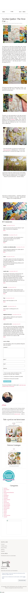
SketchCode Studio (19, 588)
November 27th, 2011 (11, 225)
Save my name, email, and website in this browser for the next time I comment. (12, 373)
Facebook (2, 558)
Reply (4, 230)
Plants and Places (7, 150)
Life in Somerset (7, 504)
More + (24, 12)
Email (4, 364)
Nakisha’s (13, 119)
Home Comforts (7, 499)
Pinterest (11, 558)
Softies (5, 514)
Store (12, 11)
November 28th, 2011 (13, 271)
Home (3, 12)
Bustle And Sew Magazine (9, 492)
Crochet (5, 494)
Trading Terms (4, 546)
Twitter (5, 558)
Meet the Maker (7, 505)
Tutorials (5, 517)
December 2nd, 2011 (16, 324)
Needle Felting (7, 507)
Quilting (20, 23)
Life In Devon (6, 502)
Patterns (5, 509)
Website (5, 368)
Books (5, 491)
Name (4, 359)
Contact (3, 544)
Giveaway (6, 498)
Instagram (8, 558)
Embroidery (6, 497)
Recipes (5, 512)
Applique (5, 488)
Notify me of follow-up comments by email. (13, 376)
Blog (20, 12)
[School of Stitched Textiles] (8, 476)
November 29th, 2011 (17, 314)
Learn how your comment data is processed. (14, 385)
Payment (3, 551)
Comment (5, 347)
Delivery (2, 549)
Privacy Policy (4, 548)
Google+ (14, 558)
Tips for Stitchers (7, 515)
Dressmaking (6, 495)
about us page (17, 414)
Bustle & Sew (14, 5)
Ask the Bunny (6, 489)
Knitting (5, 501)
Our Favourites (6, 508)
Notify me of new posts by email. (11, 379)
